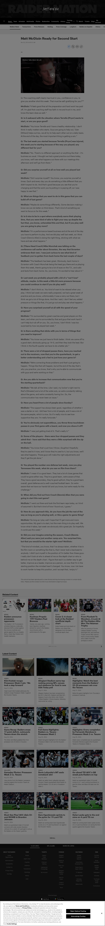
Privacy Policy (26, 908)
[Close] (101, 913)
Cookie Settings (12, 924)
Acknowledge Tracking (78, 916)
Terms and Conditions (23, 906)
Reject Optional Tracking (78, 911)
